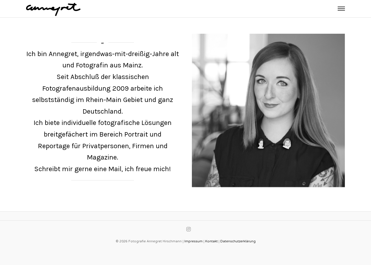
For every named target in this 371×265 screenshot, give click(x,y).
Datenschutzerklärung (238, 241)
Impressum (193, 241)
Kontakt (211, 241)
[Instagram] (188, 229)
